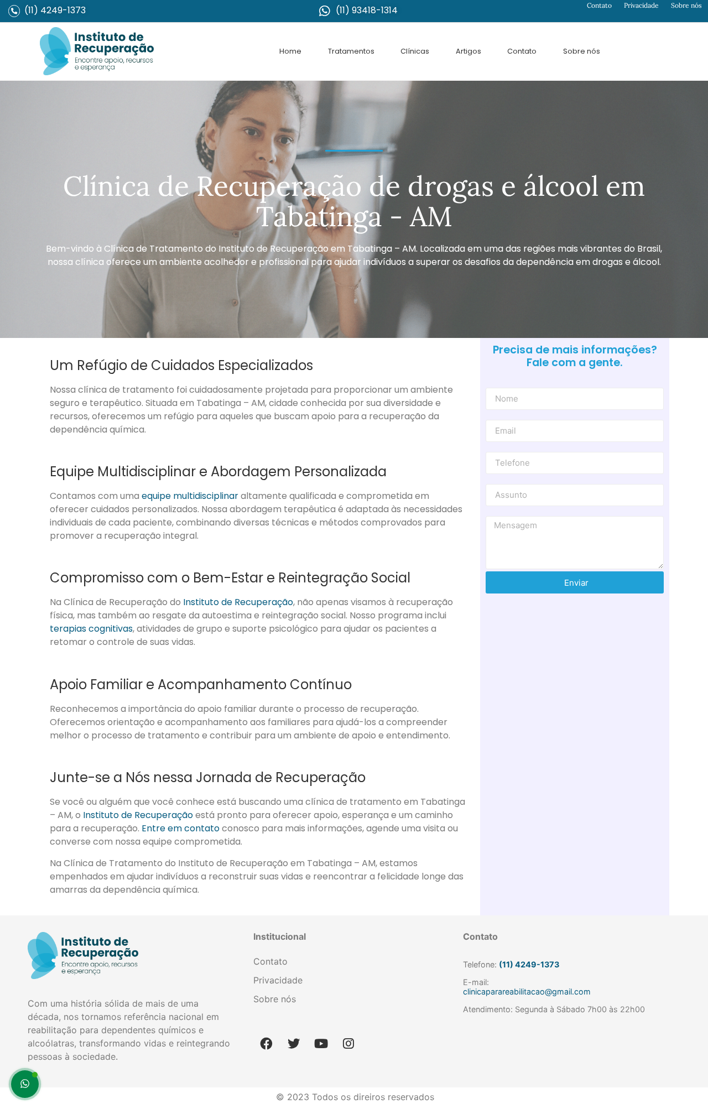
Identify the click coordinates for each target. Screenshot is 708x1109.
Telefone (502, 448)
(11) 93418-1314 (367, 10)
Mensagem (506, 512)
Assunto (500, 480)
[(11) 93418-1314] (325, 11)
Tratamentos (351, 51)
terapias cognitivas (91, 628)
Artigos (468, 51)
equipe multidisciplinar (191, 496)
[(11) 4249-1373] (14, 11)
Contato (599, 5)
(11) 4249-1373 (55, 10)
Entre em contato (181, 828)
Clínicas (414, 51)
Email (495, 416)
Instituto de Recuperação (238, 602)
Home (290, 51)
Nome (497, 384)
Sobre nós (686, 5)
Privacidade (641, 5)
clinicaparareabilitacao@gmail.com (527, 991)
